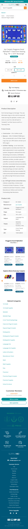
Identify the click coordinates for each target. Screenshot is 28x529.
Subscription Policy (14, 486)
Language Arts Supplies (9, 348)
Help (14, 466)
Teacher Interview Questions (14, 507)
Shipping (14, 471)
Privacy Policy (18, 523)
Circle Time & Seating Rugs (10, 320)
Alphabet (5, 312)
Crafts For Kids (14, 496)
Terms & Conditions (11, 523)
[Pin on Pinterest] (11, 101)
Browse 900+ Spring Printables (15, 1)
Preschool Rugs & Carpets (10, 376)
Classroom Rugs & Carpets (7, 17)
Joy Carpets (19, 204)
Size (15, 66)
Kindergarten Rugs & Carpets (11, 336)
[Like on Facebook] (14, 101)
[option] (8, 255)
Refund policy (14, 484)
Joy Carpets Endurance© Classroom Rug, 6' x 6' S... (20, 287)
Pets (4, 368)
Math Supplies (7, 364)
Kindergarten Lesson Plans (14, 498)
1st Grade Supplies (8, 308)
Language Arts (7, 344)
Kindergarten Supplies (9, 340)
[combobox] (12, 8)
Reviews (14, 473)
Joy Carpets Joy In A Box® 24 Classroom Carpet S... (9, 287)
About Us (14, 477)
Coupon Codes (14, 480)
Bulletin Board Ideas (14, 492)
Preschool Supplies (8, 380)
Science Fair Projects (14, 505)
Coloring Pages (14, 494)
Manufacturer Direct (8, 356)
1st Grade (5, 304)
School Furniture (10, 16)
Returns (14, 475)
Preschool (5, 372)
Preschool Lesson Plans (14, 500)
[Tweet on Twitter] (17, 101)
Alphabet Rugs (7, 316)
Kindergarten (6, 332)
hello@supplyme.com (15, 460)
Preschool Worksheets (14, 503)
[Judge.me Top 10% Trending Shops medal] (21, 419)
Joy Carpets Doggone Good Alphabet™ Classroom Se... (8, 260)
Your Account (14, 468)
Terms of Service (14, 482)
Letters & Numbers (8, 352)
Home (2, 16)
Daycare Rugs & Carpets (9, 328)
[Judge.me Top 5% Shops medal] (14, 419)
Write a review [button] (14, 399)
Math (4, 360)
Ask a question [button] (14, 403)
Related (3, 12)
